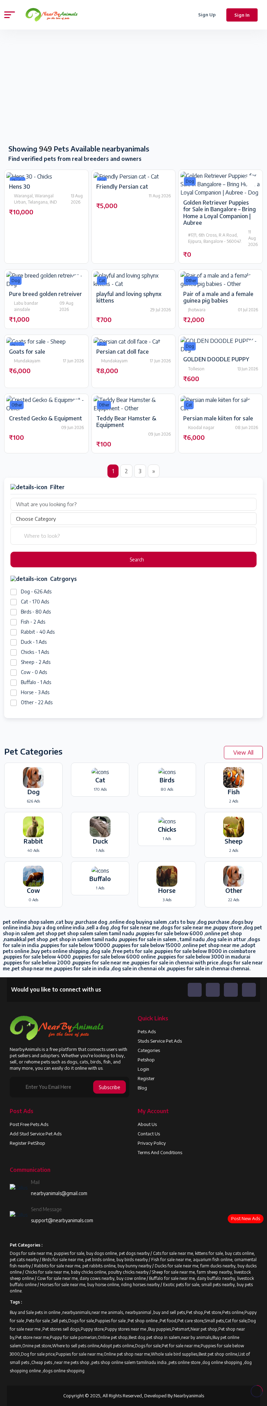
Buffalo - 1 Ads (36, 682)
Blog (142, 1088)
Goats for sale (27, 351)
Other (191, 280)
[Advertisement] (66, 87)
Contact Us (149, 1133)
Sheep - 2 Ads (35, 662)
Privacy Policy (152, 1143)
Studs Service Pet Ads (160, 1041)
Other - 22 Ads (36, 702)
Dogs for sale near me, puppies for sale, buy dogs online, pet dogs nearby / (81, 1253)
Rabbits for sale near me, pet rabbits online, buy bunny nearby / (94, 1265)
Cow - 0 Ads (34, 672)
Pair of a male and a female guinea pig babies (218, 297)
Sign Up (207, 14)
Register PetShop (27, 1143)
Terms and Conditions (160, 1152)
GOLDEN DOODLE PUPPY (216, 359)
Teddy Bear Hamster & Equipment (126, 421)
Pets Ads (147, 1031)
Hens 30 (19, 186)
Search (136, 559)
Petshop (146, 1059)
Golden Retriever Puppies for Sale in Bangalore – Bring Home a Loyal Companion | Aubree (219, 212)
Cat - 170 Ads (35, 602)
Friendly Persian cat (122, 186)
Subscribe (109, 1087)
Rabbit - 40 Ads (38, 632)
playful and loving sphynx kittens (128, 297)
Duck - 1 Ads (34, 642)
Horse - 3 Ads (35, 692)
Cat (102, 280)
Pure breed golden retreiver (45, 293)
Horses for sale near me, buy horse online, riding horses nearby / (101, 1284)
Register (146, 1078)
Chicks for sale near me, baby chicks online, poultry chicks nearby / (88, 1272)
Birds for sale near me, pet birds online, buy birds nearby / (96, 1259)
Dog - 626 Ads (36, 591)
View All (243, 752)
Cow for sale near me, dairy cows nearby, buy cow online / (93, 1278)
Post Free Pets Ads (29, 1124)
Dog (190, 181)
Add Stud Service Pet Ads (36, 1133)
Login (143, 1069)
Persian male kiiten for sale (218, 418)
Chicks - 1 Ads (35, 652)
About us (147, 1124)
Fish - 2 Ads (33, 622)
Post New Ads (245, 1218)
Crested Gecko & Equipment (45, 418)
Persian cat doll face (122, 351)
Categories (149, 1050)
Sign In (242, 15)
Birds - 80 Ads (36, 612)
